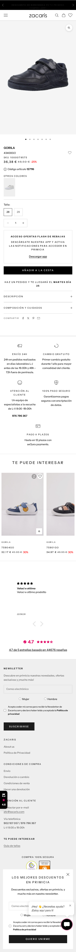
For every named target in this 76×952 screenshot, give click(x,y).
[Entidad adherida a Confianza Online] (38, 866)
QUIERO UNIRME (38, 938)
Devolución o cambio (16, 777)
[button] (35, 623)
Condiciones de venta (17, 783)
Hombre (51, 915)
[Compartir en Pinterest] (33, 318)
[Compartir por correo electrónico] (38, 318)
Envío (7, 771)
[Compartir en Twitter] (28, 318)
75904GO (7, 547)
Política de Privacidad (17, 752)
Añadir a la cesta (38, 270)
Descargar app (38, 256)
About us (9, 746)
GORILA (9, 148)
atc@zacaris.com (14, 811)
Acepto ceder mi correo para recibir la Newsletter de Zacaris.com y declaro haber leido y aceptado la (40, 926)
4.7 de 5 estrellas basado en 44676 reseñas (38, 650)
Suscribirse (19, 726)
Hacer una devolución (17, 789)
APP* (43, 6)
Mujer (27, 915)
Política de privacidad (24, 929)
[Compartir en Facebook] (23, 318)
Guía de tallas (12, 845)
